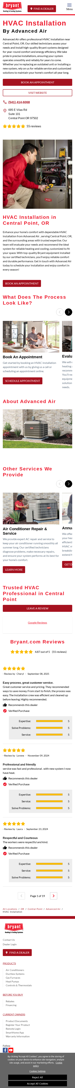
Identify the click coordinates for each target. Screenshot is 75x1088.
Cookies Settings (37, 1071)
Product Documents (17, 1021)
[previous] (21, 895)
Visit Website (37, 92)
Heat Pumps (12, 981)
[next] (53, 895)
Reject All (37, 1077)
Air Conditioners (15, 970)
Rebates (10, 1001)
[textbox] (37, 253)
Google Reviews (37, 622)
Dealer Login (10, 944)
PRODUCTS (9, 963)
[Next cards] (68, 312)
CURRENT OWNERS (14, 1014)
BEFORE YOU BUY (13, 994)
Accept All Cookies (37, 1083)
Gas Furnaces (13, 977)
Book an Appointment (37, 82)
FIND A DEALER (44, 8)
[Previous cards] (59, 312)
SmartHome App (15, 1032)
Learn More (14, 569)
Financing (11, 1005)
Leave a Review (37, 608)
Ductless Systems (15, 973)
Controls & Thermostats (19, 985)
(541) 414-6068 (19, 102)
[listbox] (37, 356)
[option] (32, 356)
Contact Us (9, 939)
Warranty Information (18, 1036)
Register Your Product (18, 1024)
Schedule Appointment (22, 380)
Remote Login (13, 1028)
